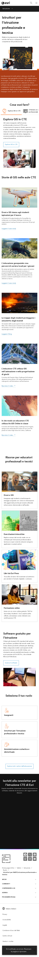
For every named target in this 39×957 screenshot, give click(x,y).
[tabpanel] (19, 142)
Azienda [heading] (4, 893)
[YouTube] (35, 859)
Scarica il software (11, 663)
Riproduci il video (8, 386)
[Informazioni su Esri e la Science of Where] (6, 859)
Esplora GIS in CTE (11, 144)
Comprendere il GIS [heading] (8, 888)
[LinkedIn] (35, 854)
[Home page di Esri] (5, 3)
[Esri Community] (25, 859)
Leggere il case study (9, 228)
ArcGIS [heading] (4, 879)
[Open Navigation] (36, 3)
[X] (30, 854)
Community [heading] (6, 884)
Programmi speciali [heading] (8, 897)
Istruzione (6, 9)
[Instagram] (30, 859)
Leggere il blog (7, 334)
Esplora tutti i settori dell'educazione (19, 766)
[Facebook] (25, 854)
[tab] (11, 111)
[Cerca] (31, 3)
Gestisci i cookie (7, 941)
